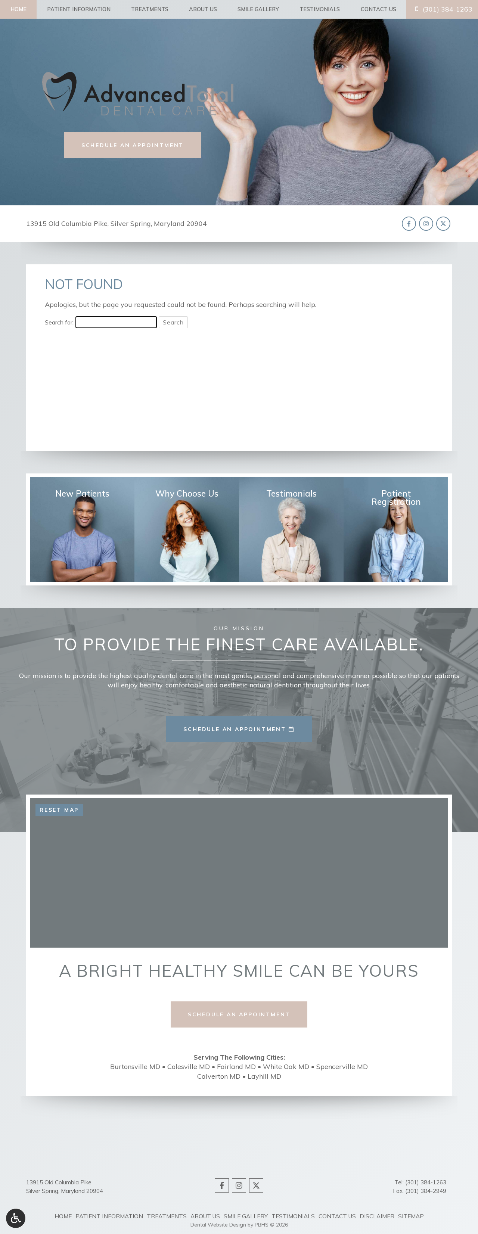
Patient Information (79, 9)
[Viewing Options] (16, 1218)
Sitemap (411, 1216)
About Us (203, 9)
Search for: (59, 322)
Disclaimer (377, 1216)
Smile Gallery (258, 9)
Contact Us (378, 9)
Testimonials (319, 9)
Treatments (149, 9)
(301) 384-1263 (425, 1182)
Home (18, 9)
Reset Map (59, 809)
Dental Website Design (218, 1224)
